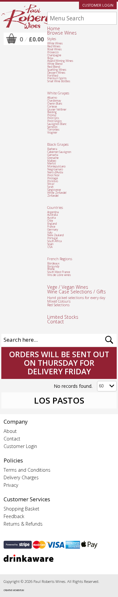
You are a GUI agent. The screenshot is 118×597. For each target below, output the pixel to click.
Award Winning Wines (60, 61)
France (51, 227)
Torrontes (53, 130)
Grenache (53, 158)
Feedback (14, 516)
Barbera (52, 149)
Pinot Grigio (54, 121)
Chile (50, 221)
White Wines (55, 43)
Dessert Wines (56, 73)
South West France (58, 272)
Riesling (52, 112)
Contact (55, 321)
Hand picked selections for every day (76, 297)
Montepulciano (56, 166)
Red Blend (53, 67)
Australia (52, 215)
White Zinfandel (57, 193)
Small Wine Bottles (58, 81)
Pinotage (52, 178)
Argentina (53, 212)
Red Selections (58, 304)
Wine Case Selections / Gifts (76, 291)
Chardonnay (54, 101)
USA (49, 247)
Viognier (52, 133)
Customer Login (97, 5)
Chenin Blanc (54, 104)
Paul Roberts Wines (27, 16)
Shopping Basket (21, 509)
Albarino (52, 98)
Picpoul (51, 115)
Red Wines (53, 46)
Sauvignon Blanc (57, 124)
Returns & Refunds (23, 524)
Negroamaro (55, 169)
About (10, 431)
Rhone (51, 269)
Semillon (52, 127)
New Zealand (55, 235)
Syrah (50, 187)
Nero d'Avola (55, 172)
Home (53, 28)
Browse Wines (62, 33)
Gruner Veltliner (57, 110)
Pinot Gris (53, 118)
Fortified (52, 76)
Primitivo (52, 181)
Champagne (54, 55)
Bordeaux (53, 263)
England (52, 224)
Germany (52, 230)
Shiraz (50, 184)
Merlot (51, 163)
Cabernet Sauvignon (59, 152)
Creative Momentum (14, 590)
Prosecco (53, 52)
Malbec (51, 161)
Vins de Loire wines (59, 275)
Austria (51, 218)
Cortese (52, 107)
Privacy (11, 485)
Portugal (52, 238)
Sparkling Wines (56, 70)
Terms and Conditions (27, 470)
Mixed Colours (58, 301)
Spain (50, 244)
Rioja (50, 58)
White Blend (54, 64)
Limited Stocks (62, 317)
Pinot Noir (53, 175)
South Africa (54, 241)
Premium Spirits (57, 78)
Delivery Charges (21, 477)
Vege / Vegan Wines (67, 287)
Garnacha (52, 155)
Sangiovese (54, 190)
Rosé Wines (54, 49)
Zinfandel (53, 196)
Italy (49, 233)
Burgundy (53, 266)
